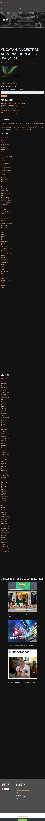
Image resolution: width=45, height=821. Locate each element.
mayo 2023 (3, 445)
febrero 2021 (4, 491)
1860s (18, 123)
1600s (4, 123)
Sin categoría (4, 271)
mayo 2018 (3, 537)
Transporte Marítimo (6, 280)
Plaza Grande (4, 257)
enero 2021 (3, 493)
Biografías (3, 147)
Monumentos (4, 241)
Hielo (2, 216)
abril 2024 (3, 426)
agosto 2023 (4, 440)
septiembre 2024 (5, 417)
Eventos (3, 186)
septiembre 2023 (5, 438)
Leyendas (3, 229)
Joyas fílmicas (27, 9)
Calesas (3, 153)
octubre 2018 (4, 530)
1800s (9, 123)
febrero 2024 (4, 429)
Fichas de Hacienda (6, 193)
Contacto (42, 9)
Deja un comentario (29, 63)
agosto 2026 (4, 378)
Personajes (3, 255)
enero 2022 (3, 473)
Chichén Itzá (25, 125)
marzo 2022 (4, 470)
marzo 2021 (4, 489)
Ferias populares (5, 190)
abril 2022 (3, 468)
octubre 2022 (4, 458)
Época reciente (5, 181)
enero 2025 (3, 410)
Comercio (3, 165)
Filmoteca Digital (18, 9)
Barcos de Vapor (5, 144)
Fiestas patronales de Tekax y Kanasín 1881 (12, 107)
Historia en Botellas (6, 218)
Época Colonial (5, 179)
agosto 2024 (4, 419)
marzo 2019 (4, 523)
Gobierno (3, 209)
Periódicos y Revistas (6, 253)
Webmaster (16, 63)
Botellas (3, 149)
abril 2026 (3, 385)
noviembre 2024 (5, 413)
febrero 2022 (4, 472)
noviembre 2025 (5, 394)
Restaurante (4, 268)
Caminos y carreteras (6, 156)
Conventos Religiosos (6, 170)
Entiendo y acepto (22, 820)
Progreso (8, 129)
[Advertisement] (22, 38)
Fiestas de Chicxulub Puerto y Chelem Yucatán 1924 (14, 103)
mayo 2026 (3, 383)
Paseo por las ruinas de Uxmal (9, 114)
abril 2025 (3, 404)
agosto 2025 (4, 399)
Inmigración (4, 225)
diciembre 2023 (5, 433)
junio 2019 (3, 521)
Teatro (2, 275)
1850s (16, 123)
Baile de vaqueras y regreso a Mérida (10, 110)
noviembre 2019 (5, 518)
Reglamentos (4, 262)
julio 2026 (3, 380)
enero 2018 (3, 544)
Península (4, 129)
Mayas (2, 238)
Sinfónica (3, 273)
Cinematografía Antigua (7, 162)
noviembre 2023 (5, 435)
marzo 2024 (4, 427)
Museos (3, 243)
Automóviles (4, 140)
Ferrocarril (41, 125)
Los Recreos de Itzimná (30, 127)
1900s (29, 123)
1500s (2, 123)
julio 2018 (3, 534)
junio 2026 (3, 382)
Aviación (13, 125)
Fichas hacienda (3, 127)
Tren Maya (3, 284)
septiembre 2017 (5, 551)
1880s (23, 123)
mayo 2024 (3, 424)
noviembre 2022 (5, 456)
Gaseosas (7, 127)
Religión (13, 129)
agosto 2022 (4, 461)
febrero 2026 (4, 389)
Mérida (37, 127)
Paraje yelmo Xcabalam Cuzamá (9, 105)
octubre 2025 (4, 396)
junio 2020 (3, 505)
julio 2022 (3, 463)
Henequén (3, 215)
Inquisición (4, 227)
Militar (2, 239)
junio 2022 (3, 465)
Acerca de (35, 9)
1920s (35, 123)
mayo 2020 (3, 507)
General (3, 206)
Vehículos (3, 285)
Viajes (24, 129)
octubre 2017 (4, 549)
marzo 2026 (4, 387)
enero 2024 (3, 431)
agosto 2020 (4, 502)
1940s (41, 123)
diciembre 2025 (5, 392)
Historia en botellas (17, 127)
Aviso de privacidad (22, 816)
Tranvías (18, 129)
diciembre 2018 (5, 526)
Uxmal (21, 129)
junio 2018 (3, 535)
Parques (3, 250)
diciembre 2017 (5, 546)
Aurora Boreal (4, 137)
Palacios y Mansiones (6, 248)
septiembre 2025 (5, 397)
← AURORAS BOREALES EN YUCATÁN (9, 83)
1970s (4, 125)
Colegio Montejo (35, 125)
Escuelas (3, 183)
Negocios (3, 246)
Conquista (3, 169)
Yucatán (28, 129)
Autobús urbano (5, 139)
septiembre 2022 (5, 459)
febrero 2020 (4, 512)
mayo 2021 (3, 486)
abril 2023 (3, 447)
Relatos (3, 264)
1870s (21, 123)
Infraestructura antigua (7, 223)
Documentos (4, 176)
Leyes (2, 231)
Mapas (2, 234)
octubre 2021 (4, 479)
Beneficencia (4, 146)
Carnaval (3, 158)
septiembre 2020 (5, 500)
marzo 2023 (4, 449)
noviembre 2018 (5, 528)
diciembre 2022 (5, 454)
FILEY (2, 195)
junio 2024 (3, 422)
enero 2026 (3, 390)
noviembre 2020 (5, 496)
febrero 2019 (4, 525)
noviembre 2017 (5, 548)
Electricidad (4, 177)
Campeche (17, 125)
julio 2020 (3, 504)
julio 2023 (3, 442)
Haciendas (11, 127)
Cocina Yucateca (30, 125)
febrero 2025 (4, 408)
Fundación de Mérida (6, 200)
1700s (6, 123)
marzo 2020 (4, 511)
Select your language (6, 9)
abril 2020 (3, 509)
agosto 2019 (4, 519)
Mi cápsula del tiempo (7, 112)
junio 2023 (3, 443)
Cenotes (3, 160)
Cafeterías (3, 151)
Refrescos (3, 261)
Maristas (3, 236)
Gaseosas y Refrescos (6, 202)
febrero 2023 (4, 450)
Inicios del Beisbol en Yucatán (9, 108)
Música (3, 245)
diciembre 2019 (5, 516)
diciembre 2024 (5, 412)
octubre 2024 (4, 415)
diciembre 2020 (5, 495)
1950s (43, 123)
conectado (15, 89)
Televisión (3, 276)
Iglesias (3, 220)
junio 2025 (3, 401)
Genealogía (4, 204)
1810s (11, 123)
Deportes (3, 174)
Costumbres (4, 172)
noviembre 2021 (5, 477)
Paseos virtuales (5, 252)
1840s (13, 123)
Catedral (21, 125)
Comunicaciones (5, 167)
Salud (2, 269)
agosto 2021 (4, 482)
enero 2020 (3, 514)
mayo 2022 (3, 466)
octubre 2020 (4, 498)
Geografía (3, 208)
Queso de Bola (4, 259)
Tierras (2, 278)
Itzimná (22, 127)
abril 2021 (3, 488)
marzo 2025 (4, 406)
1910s (32, 123)
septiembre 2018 (5, 532)
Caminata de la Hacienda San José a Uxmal (12, 116)
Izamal (25, 127)
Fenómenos (4, 188)
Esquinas (3, 185)
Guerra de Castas (5, 211)
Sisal (15, 129)
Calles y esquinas (5, 154)
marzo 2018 (4, 541)
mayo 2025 (3, 403)
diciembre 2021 (5, 475)
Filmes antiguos (5, 197)
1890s (25, 123)
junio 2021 (3, 484)
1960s (2, 125)
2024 (6, 125)
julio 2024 (3, 420)
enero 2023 (3, 452)
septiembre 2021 (5, 481)
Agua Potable (9, 125)
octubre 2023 (4, 436)
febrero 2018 (4, 542)
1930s (38, 123)
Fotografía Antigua (6, 199)
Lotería (2, 232)
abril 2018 (3, 539)
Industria (3, 222)
